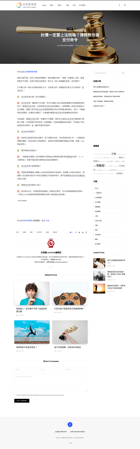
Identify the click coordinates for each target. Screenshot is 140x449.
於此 (47, 220)
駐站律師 (97, 244)
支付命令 (24, 97)
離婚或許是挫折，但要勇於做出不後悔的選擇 (106, 96)
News (96, 188)
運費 (97, 170)
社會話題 (97, 234)
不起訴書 (118, 154)
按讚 (114, 161)
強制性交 (102, 154)
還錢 (47, 232)
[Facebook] (70, 424)
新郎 (104, 161)
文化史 (122, 154)
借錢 (111, 170)
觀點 (96, 239)
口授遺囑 (98, 154)
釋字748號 (116, 158)
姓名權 (118, 170)
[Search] (124, 5)
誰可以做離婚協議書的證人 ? (101, 87)
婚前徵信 (101, 158)
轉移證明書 (99, 173)
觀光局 (115, 170)
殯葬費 (100, 161)
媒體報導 (97, 207)
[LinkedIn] (82, 232)
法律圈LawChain (55, 259)
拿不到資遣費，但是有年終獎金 (67, 347)
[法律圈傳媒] (26, 5)
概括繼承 (107, 154)
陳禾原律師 (27, 220)
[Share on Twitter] (7, 82)
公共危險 (111, 158)
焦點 (96, 230)
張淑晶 (111, 173)
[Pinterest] (7, 87)
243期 (115, 173)
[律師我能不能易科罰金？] (32, 332)
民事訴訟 (69, 156)
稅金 (124, 173)
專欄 (24, 232)
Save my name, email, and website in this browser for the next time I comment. (40, 395)
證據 (94, 154)
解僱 (118, 166)
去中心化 (106, 158)
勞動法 (118, 161)
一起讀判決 (98, 193)
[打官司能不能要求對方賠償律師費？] (70, 293)
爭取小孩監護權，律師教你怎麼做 (103, 101)
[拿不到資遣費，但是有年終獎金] (70, 332)
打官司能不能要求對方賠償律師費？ (69, 309)
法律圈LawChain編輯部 (66, 45)
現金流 (102, 170)
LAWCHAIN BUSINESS (77, 431)
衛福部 (119, 173)
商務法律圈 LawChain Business (57, 262)
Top (17, 232)
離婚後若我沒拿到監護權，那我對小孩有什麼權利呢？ (109, 91)
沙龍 (96, 216)
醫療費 (114, 166)
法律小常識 (98, 220)
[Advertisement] (109, 126)
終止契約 (110, 161)
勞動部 (100, 165)
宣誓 (96, 173)
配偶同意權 (107, 170)
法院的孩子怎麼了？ (99, 106)
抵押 (106, 161)
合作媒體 (97, 202)
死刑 (110, 154)
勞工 (111, 166)
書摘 (121, 170)
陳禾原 (55, 232)
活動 (96, 225)
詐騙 (114, 153)
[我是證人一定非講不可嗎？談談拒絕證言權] (32, 293)
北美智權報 (98, 197)
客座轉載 (70, 29)
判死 (121, 161)
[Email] (7, 92)
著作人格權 (107, 166)
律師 (31, 232)
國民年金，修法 (106, 173)
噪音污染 (97, 158)
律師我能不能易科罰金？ (26, 347)
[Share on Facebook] (7, 77)
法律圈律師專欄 (30, 71)
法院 (99, 170)
